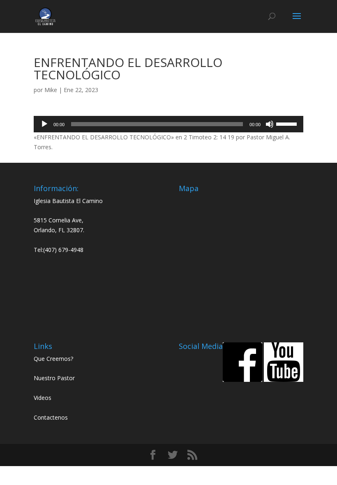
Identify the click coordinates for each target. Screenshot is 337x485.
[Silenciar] (269, 124)
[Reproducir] (44, 124)
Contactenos (51, 417)
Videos (42, 398)
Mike (50, 90)
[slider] (287, 123)
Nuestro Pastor (54, 378)
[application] (168, 124)
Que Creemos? (53, 359)
